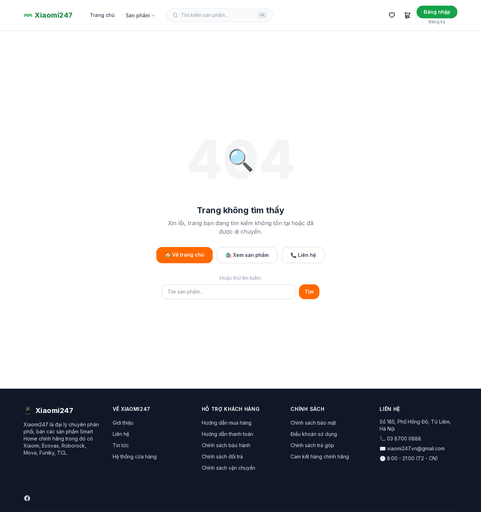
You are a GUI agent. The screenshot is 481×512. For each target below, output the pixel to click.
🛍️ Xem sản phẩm (247, 255)
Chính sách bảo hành (226, 445)
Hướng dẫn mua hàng (226, 423)
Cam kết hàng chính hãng (320, 456)
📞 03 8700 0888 (400, 439)
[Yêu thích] (392, 15)
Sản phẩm (138, 15)
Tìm (309, 292)
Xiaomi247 (54, 15)
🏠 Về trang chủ (184, 255)
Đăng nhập (437, 12)
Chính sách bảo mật (313, 423)
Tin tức (121, 445)
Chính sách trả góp (312, 445)
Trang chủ (102, 15)
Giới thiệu (123, 423)
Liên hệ (121, 434)
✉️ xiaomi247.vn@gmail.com (412, 448)
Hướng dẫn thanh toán (227, 434)
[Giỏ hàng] (407, 15)
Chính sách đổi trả (222, 456)
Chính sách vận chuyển (228, 468)
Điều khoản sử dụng (314, 434)
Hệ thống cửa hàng (135, 456)
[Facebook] (27, 498)
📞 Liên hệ (303, 255)
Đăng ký (437, 21)
